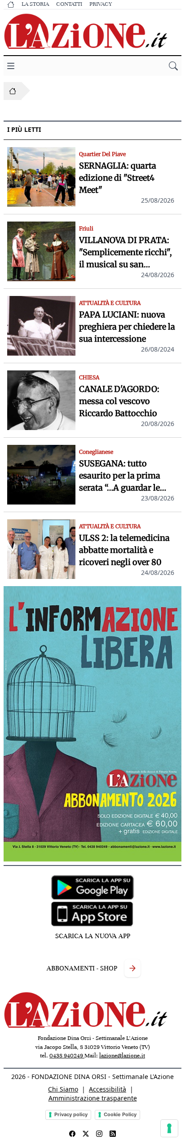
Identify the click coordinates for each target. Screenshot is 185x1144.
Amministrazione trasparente (92, 1098)
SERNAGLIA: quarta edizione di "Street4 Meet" (117, 178)
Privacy (100, 4)
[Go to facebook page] (72, 1133)
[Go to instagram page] (99, 1133)
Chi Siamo (63, 1089)
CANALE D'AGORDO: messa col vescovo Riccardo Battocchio (119, 401)
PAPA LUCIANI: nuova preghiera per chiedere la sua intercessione (127, 326)
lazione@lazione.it (122, 1055)
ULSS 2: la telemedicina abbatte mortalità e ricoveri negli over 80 (124, 550)
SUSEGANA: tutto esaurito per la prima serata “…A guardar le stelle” (119, 476)
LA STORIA (35, 4)
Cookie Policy (120, 1114)
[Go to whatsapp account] (112, 1133)
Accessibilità (107, 1089)
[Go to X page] (85, 1133)
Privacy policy (71, 1114)
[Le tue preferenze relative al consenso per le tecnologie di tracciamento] (169, 1128)
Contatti (69, 4)
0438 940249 (66, 1055)
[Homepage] (13, 91)
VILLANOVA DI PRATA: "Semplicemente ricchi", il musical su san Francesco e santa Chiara (127, 252)
